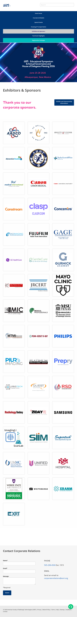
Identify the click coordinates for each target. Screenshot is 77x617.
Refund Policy (46, 609)
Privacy (39, 609)
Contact (5, 611)
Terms (53, 609)
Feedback (68, 609)
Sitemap (62, 609)
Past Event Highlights (38, 36)
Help (57, 609)
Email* (5, 568)
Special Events (38, 22)
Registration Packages (38, 40)
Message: (6, 576)
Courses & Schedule (38, 18)
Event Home (38, 13)
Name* (5, 560)
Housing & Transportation (38, 27)
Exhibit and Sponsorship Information (64, 102)
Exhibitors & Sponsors (38, 31)
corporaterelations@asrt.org (56, 578)
